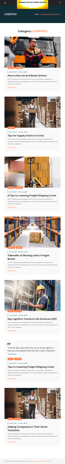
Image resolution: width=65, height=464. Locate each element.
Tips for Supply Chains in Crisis (26, 135)
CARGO (10, 311)
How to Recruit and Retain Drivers (27, 75)
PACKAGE (19, 67)
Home (36, 14)
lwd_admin (24, 72)
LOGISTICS (11, 67)
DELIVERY (11, 187)
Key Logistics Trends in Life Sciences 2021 (32, 318)
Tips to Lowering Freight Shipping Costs (31, 366)
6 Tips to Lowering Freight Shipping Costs (32, 195)
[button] (60, 3)
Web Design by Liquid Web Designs (41, 461)
